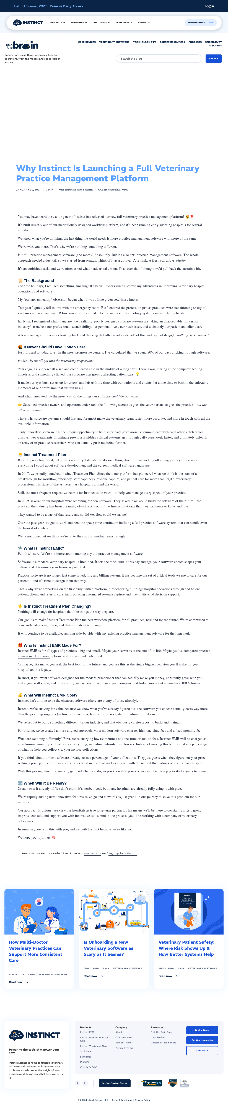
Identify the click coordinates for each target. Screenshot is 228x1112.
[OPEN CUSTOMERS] (109, 22)
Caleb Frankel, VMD (113, 189)
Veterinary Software (76, 189)
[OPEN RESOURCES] (131, 22)
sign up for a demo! (122, 853)
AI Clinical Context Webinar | (52, 6)
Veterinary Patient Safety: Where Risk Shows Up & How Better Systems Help (186, 948)
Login (209, 6)
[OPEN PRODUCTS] (64, 22)
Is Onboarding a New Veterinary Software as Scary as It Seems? (108, 948)
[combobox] (159, 58)
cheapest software (74, 700)
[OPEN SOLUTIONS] (86, 22)
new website (92, 853)
